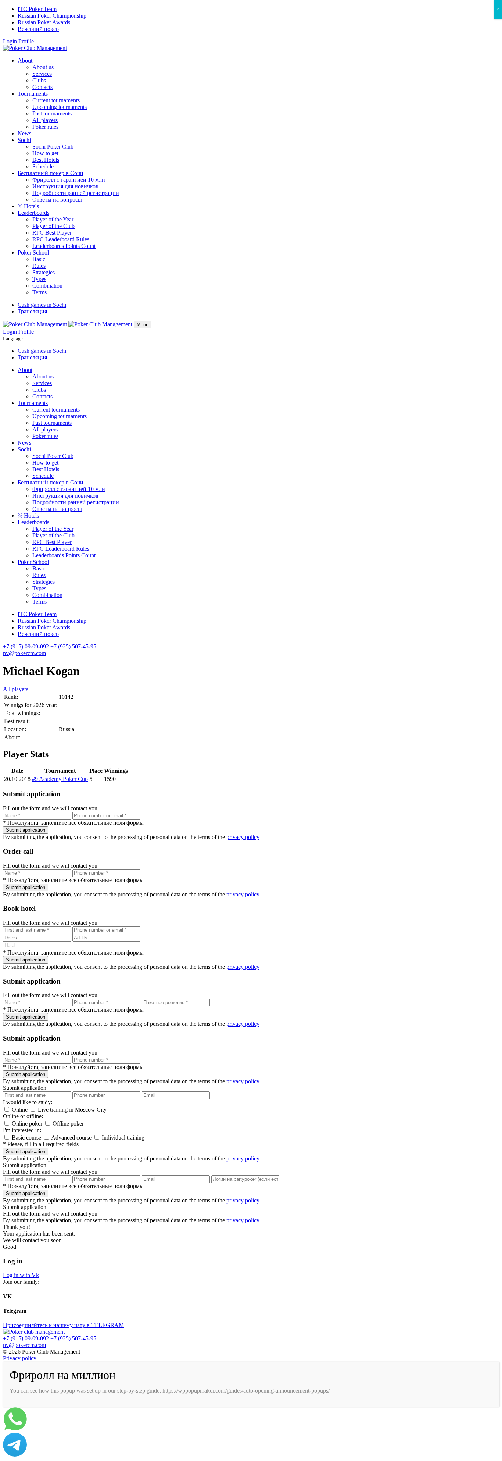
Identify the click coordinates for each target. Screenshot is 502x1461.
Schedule (43, 166)
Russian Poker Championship (52, 16)
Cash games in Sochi (42, 305)
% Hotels (28, 206)
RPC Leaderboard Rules (60, 239)
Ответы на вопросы (57, 199)
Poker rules (45, 127)
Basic (38, 259)
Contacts (42, 87)
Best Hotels (45, 160)
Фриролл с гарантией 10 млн (68, 180)
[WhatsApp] (15, 1429)
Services (42, 74)
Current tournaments (56, 100)
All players (45, 120)
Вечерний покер (38, 29)
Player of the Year (52, 219)
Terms (39, 292)
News (24, 133)
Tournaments (33, 93)
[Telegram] (15, 1454)
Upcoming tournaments (59, 107)
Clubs (39, 80)
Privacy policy (19, 1358)
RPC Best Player (52, 233)
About (25, 60)
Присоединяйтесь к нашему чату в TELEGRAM (63, 1325)
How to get (45, 153)
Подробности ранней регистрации (75, 193)
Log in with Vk (21, 1275)
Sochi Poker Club (52, 146)
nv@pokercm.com (24, 653)
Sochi (24, 140)
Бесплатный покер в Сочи (50, 173)
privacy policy (242, 837)
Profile (26, 41)
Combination (47, 285)
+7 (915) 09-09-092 (26, 646)
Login (10, 41)
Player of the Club (53, 226)
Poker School (33, 252)
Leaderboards (33, 213)
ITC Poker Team (37, 9)
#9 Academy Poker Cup (60, 779)
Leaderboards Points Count (64, 246)
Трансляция (32, 311)
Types (39, 279)
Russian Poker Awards (44, 22)
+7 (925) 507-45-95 (73, 646)
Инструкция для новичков (65, 186)
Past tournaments (52, 113)
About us (43, 67)
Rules (39, 266)
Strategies (43, 272)
